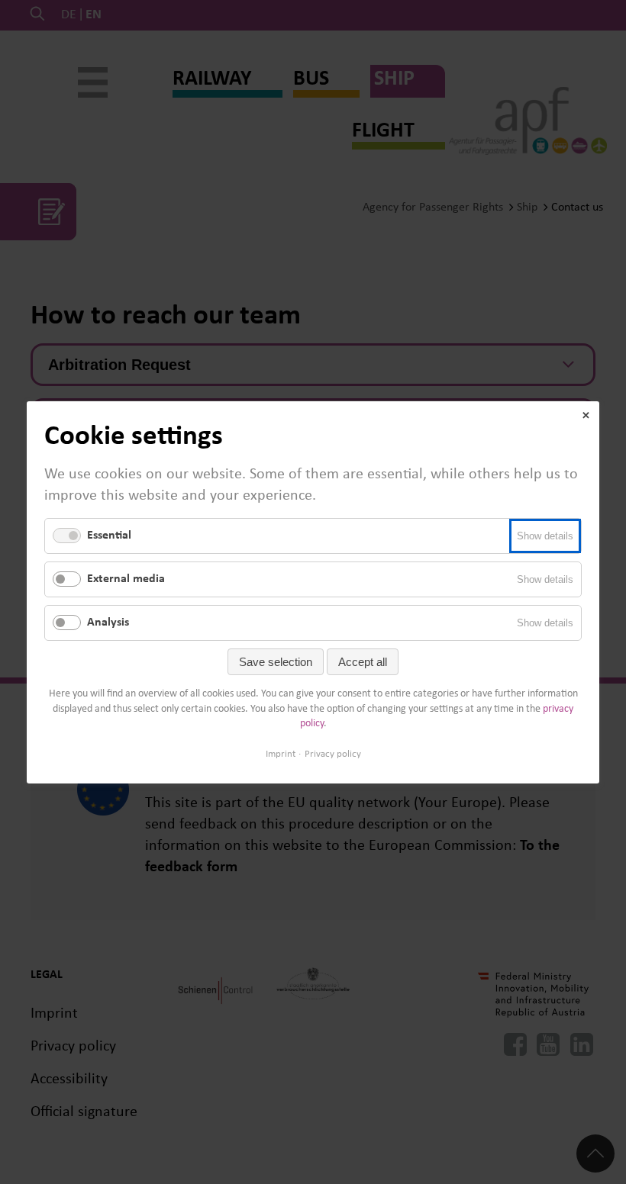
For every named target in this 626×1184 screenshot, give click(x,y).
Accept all (362, 661)
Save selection (275, 661)
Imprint (280, 754)
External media (126, 578)
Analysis (108, 622)
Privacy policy (333, 754)
